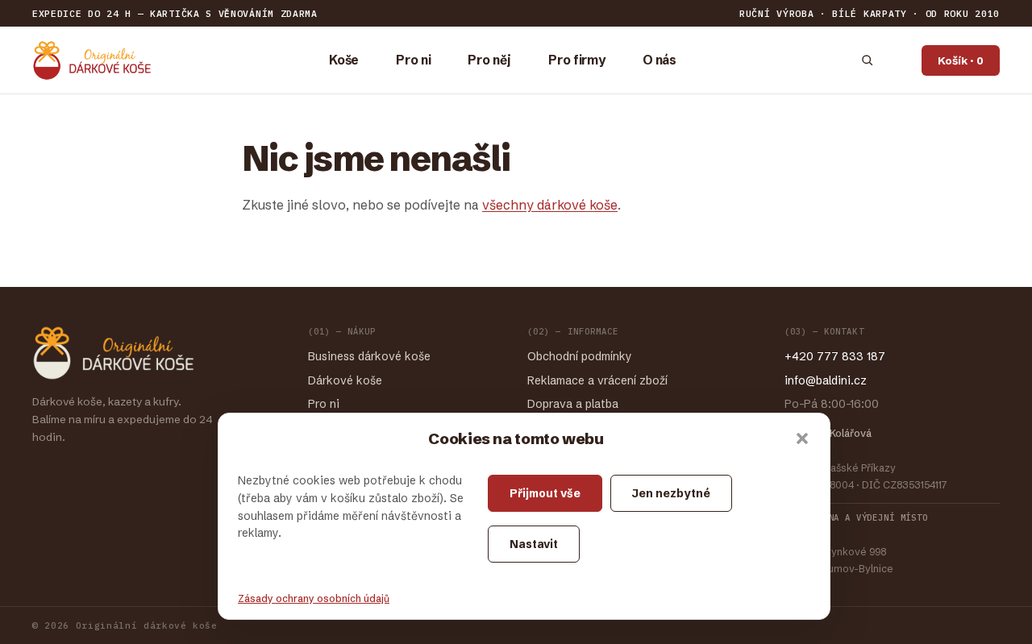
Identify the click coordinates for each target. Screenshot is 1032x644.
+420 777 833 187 (834, 356)
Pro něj (489, 60)
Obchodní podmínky (579, 356)
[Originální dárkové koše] (91, 60)
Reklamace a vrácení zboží (597, 380)
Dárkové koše (345, 380)
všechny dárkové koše (550, 205)
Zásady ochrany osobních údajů (313, 598)
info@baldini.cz (825, 380)
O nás (659, 60)
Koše (344, 60)
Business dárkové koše (369, 356)
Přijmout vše (545, 493)
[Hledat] (867, 60)
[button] (802, 438)
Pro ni (413, 60)
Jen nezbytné (671, 493)
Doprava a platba (572, 404)
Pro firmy (576, 60)
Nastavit (534, 544)
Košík (961, 60)
